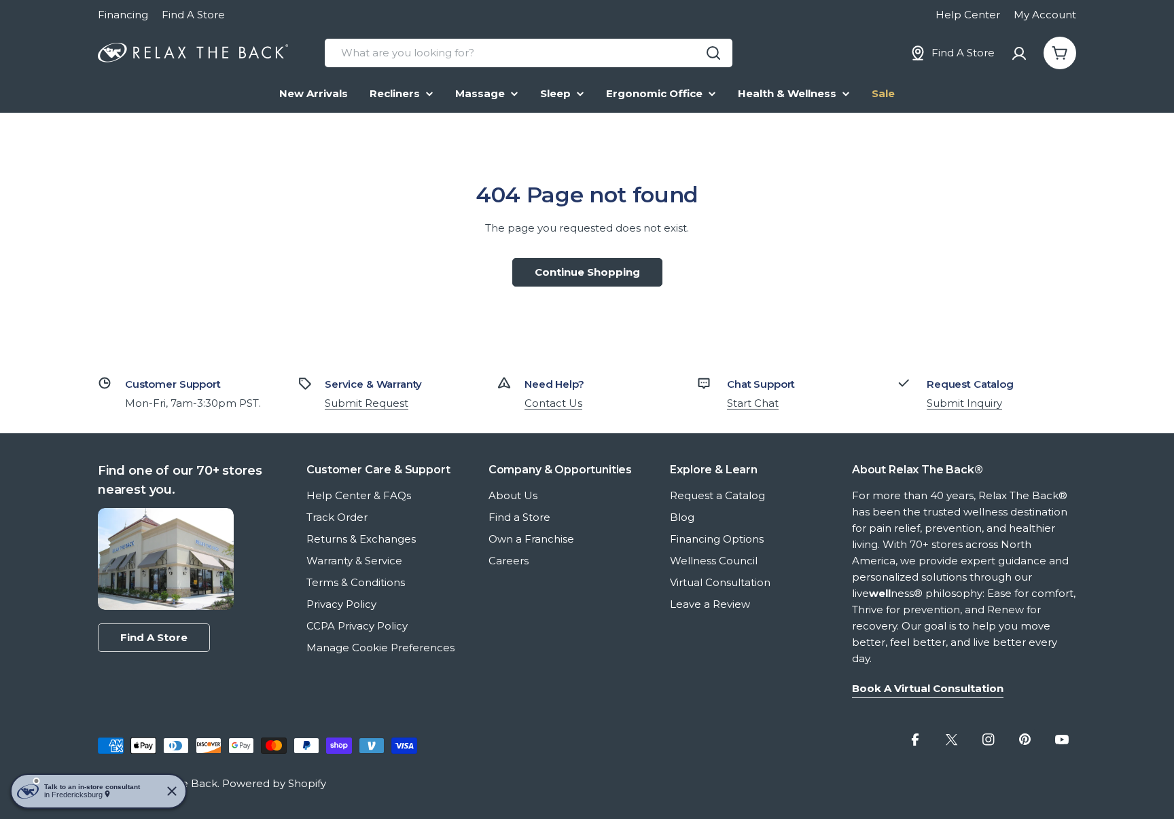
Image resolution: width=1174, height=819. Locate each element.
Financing (123, 14)
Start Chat (753, 403)
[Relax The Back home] (193, 53)
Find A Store (193, 14)
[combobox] (528, 53)
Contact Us (553, 403)
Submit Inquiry (964, 403)
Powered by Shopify (274, 783)
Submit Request (366, 403)
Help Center (968, 14)
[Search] (713, 53)
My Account (1045, 14)
